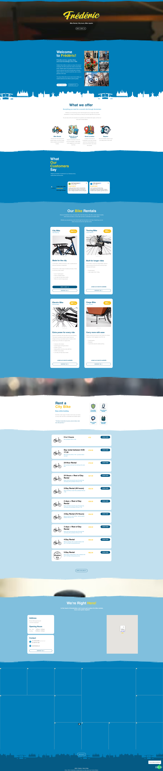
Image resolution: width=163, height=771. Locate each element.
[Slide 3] (65, 256)
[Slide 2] (97, 256)
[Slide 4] (66, 256)
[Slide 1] (96, 256)
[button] (73, 85)
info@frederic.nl (36, 645)
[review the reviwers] (86, 183)
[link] (74, 437)
